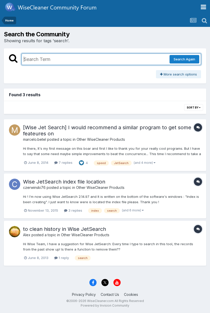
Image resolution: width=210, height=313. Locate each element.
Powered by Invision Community (105, 305)
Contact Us (110, 294)
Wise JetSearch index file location (64, 182)
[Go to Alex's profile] (14, 231)
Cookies (131, 294)
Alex (26, 235)
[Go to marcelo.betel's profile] (14, 130)
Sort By (193, 107)
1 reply (63, 258)
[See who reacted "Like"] (81, 162)
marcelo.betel (34, 139)
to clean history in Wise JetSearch (64, 229)
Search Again (184, 59)
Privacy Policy (84, 294)
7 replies (65, 162)
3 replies (74, 210)
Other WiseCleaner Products (101, 139)
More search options (180, 74)
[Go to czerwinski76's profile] (14, 184)
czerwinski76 (34, 187)
